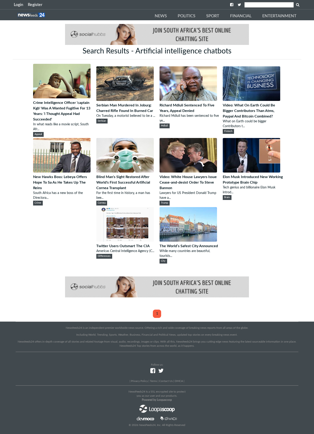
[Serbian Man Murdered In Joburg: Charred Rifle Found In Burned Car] (125, 100)
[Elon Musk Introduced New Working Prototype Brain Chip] (251, 171)
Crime (37, 203)
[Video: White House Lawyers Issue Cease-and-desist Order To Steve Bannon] (188, 171)
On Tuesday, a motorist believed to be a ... (125, 115)
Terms (153, 381)
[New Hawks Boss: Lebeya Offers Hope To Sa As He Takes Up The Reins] (62, 171)
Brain (227, 197)
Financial (240, 16)
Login (18, 5)
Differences (104, 256)
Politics (186, 16)
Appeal (38, 134)
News (161, 16)
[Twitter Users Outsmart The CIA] (125, 240)
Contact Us (166, 381)
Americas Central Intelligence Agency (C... (125, 251)
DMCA (179, 381)
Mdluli (164, 126)
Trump (164, 203)
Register (35, 5)
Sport (212, 16)
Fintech (228, 131)
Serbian (102, 121)
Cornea (102, 203)
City (163, 261)
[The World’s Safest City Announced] (188, 240)
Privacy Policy (139, 381)
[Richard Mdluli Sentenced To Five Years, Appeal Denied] (188, 100)
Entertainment (279, 16)
